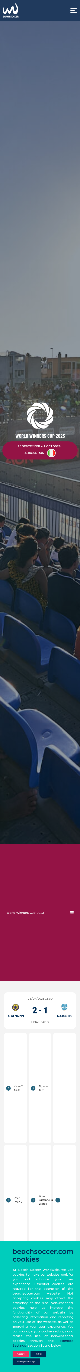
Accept (21, 1353)
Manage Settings (26, 1361)
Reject (38, 1353)
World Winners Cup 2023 (25, 912)
